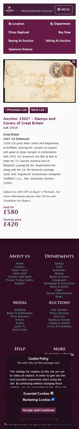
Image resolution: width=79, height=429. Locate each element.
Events (20, 323)
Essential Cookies (36, 393)
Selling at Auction (59, 323)
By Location (16, 23)
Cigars (59, 290)
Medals (59, 273)
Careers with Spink (20, 277)
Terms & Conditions (59, 326)
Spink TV (19, 326)
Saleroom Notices (21, 49)
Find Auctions (59, 310)
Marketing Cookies (37, 399)
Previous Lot (16, 110)
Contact (20, 267)
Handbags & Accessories (59, 283)
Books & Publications (20, 313)
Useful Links (19, 330)
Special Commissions (59, 293)
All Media (20, 310)
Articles (19, 320)
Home (19, 263)
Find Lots (59, 316)
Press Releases (19, 316)
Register (20, 283)
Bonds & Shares (59, 277)
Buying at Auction (59, 320)
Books (59, 297)
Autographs (59, 280)
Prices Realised (19, 32)
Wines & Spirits (59, 287)
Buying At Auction (21, 40)
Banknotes (59, 270)
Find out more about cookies (38, 419)
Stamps (59, 263)
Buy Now (64, 32)
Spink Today (20, 270)
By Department (60, 23)
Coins (59, 267)
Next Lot (38, 110)
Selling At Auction (58, 40)
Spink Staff (19, 273)
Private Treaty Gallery (19, 280)
